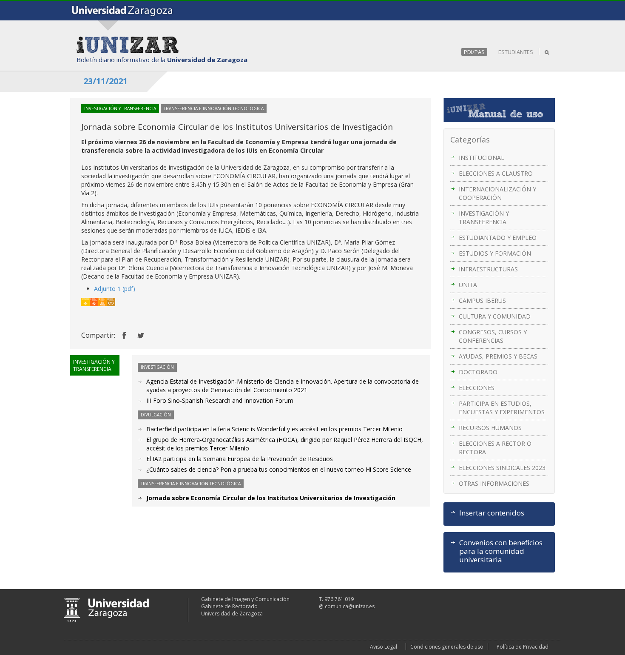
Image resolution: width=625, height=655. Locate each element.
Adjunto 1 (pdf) (114, 289)
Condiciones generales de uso (446, 646)
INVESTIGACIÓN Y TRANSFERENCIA (484, 217)
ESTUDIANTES (515, 52)
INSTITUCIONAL (481, 158)
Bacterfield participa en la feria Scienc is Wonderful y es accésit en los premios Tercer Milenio (274, 429)
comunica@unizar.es (350, 606)
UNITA (468, 285)
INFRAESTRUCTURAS (488, 269)
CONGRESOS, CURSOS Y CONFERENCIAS (493, 336)
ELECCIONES (476, 388)
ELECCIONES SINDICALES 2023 (502, 468)
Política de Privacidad (522, 646)
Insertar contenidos (491, 513)
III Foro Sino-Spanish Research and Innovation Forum (219, 400)
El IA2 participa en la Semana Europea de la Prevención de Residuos (239, 459)
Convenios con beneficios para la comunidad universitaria (501, 551)
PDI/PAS (474, 52)
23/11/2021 (105, 81)
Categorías (470, 139)
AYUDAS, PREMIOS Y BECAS (498, 356)
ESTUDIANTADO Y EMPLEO (498, 238)
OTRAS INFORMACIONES (494, 483)
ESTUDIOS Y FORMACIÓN (495, 253)
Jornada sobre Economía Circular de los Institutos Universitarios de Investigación (270, 498)
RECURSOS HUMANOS (490, 428)
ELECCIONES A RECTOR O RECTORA (495, 447)
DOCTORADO (478, 372)
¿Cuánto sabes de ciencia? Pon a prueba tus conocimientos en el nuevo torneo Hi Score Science (278, 469)
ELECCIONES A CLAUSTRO (496, 173)
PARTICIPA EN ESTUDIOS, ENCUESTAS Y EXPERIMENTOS (502, 407)
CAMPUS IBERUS (482, 300)
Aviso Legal (383, 646)
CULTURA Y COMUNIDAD (495, 316)
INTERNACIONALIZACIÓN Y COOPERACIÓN (497, 193)
